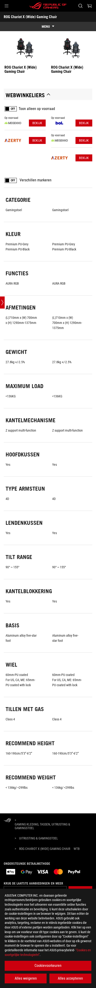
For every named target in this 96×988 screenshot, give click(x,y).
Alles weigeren (26, 978)
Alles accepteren (70, 978)
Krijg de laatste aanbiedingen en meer (33, 883)
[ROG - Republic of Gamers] (48, 5)
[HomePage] (7, 820)
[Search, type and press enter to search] (80, 6)
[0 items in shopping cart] (89, 6)
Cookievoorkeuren (48, 965)
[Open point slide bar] (2, 302)
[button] (6, 6)
